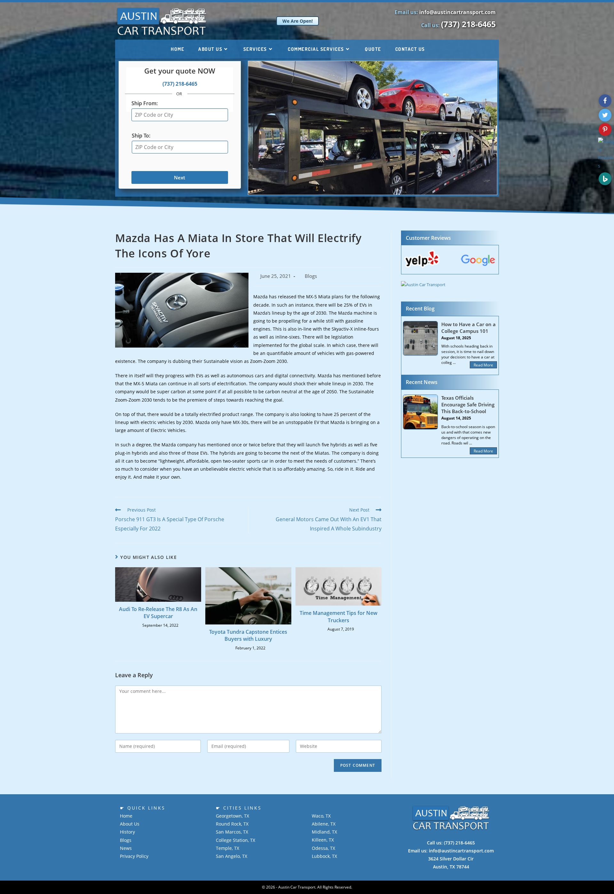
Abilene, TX (323, 824)
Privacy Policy (134, 856)
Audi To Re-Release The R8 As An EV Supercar (158, 613)
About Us (129, 824)
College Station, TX (235, 840)
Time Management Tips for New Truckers (338, 616)
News (126, 848)
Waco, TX (321, 816)
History (127, 832)
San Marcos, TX (232, 832)
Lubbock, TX (324, 856)
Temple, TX (227, 848)
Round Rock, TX (232, 824)
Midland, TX (324, 832)
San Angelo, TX (231, 856)
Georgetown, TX (232, 816)
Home (126, 816)
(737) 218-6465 (468, 24)
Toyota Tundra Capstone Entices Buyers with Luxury (248, 635)
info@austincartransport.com (457, 12)
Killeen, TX (323, 840)
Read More (483, 365)
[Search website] (441, 49)
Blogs (311, 276)
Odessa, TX (323, 848)
